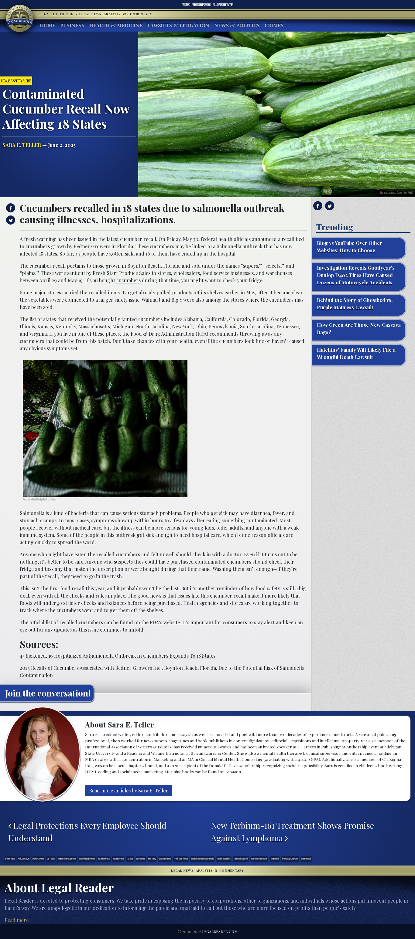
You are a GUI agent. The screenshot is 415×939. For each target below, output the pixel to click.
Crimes (274, 25)
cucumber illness (104, 859)
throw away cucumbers (290, 859)
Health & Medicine (115, 25)
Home (47, 25)
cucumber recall (118, 859)
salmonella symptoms (259, 859)
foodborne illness (165, 859)
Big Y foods (51, 859)
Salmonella (32, 513)
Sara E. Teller (21, 145)
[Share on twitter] (10, 220)
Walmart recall (306, 859)
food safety (152, 859)
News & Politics (237, 25)
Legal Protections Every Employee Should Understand (87, 831)
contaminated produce (87, 859)
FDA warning (140, 859)
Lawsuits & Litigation (178, 25)
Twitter (223, 4)
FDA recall (130, 859)
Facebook (201, 4)
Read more (17, 920)
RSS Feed (186, 4)
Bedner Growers (38, 859)
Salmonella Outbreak (241, 859)
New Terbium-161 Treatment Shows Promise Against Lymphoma (292, 831)
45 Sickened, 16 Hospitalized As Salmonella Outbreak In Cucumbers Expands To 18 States (117, 656)
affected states (10, 859)
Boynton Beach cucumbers (67, 859)
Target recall (274, 859)
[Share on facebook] (10, 208)
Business (72, 25)
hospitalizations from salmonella (202, 859)
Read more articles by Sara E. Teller (128, 790)
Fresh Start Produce (181, 859)
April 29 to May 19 (23, 859)
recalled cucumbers (224, 859)
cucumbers (128, 280)
